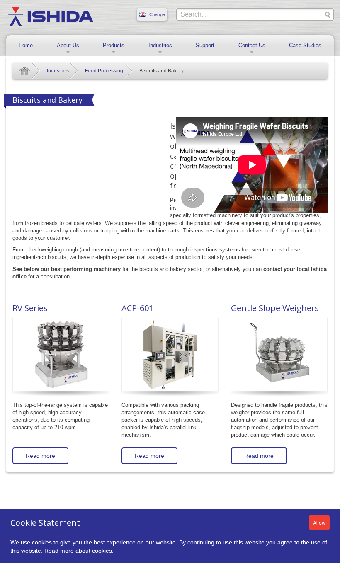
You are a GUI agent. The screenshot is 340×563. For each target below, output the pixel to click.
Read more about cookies (78, 550)
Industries (160, 45)
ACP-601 (137, 308)
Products (113, 45)
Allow (319, 522)
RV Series (30, 308)
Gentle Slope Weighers (275, 308)
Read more (40, 455)
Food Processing (104, 71)
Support (205, 45)
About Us (68, 45)
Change (157, 14)
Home (26, 45)
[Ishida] (50, 16)
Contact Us (251, 45)
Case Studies (305, 45)
